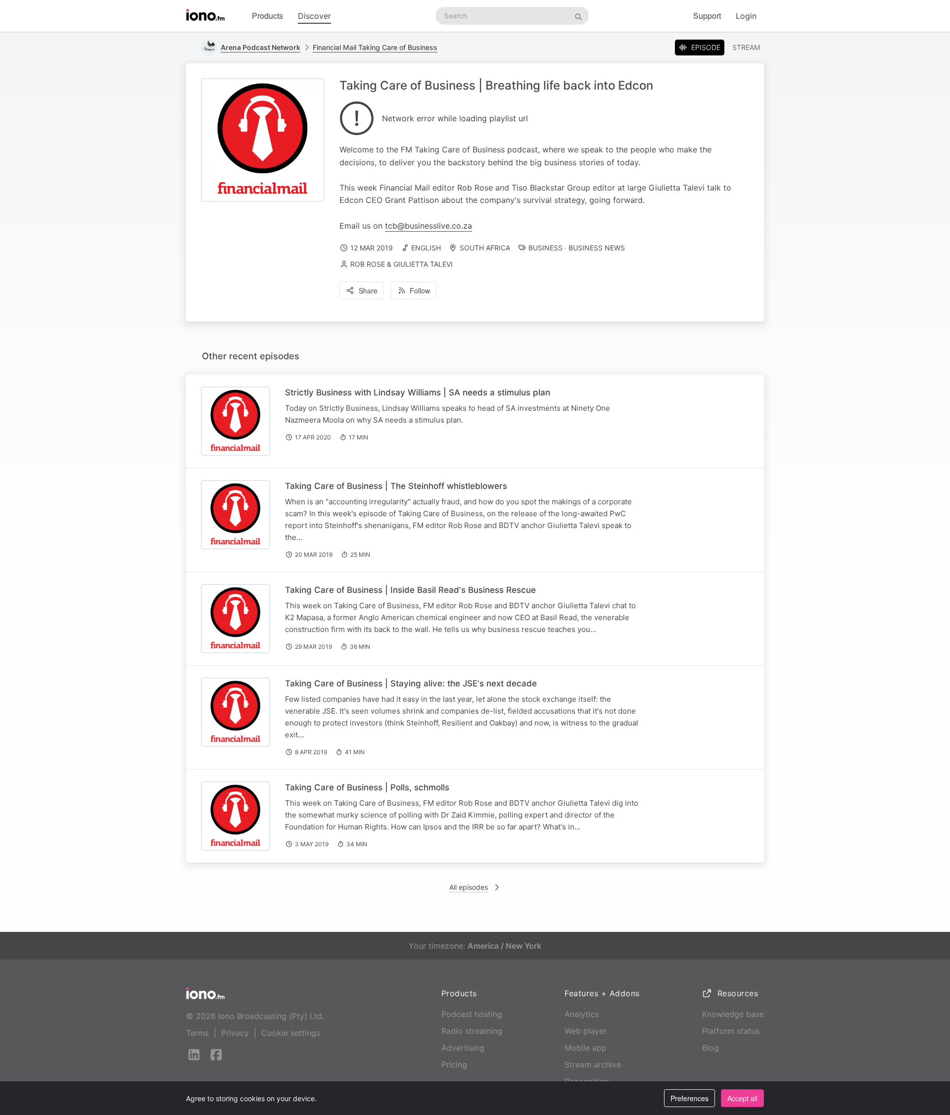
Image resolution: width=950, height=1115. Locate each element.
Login (746, 16)
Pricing (454, 1064)
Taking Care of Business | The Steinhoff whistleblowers (396, 486)
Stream (746, 47)
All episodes (468, 887)
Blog (710, 1048)
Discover (314, 16)
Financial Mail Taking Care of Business (375, 47)
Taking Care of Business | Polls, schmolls (367, 787)
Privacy (235, 1033)
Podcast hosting (471, 1014)
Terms (197, 1033)
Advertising (462, 1048)
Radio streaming (471, 1031)
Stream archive (593, 1064)
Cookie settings (290, 1033)
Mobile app (586, 1048)
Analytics (582, 1014)
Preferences (689, 1098)
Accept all (742, 1098)
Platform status (731, 1031)
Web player (586, 1031)
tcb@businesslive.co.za (428, 226)
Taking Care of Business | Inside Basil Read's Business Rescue (410, 590)
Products (267, 15)
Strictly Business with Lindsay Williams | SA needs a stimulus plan (417, 392)
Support (707, 15)
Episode (705, 47)
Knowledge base (733, 1014)
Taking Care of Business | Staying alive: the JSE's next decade (411, 683)
